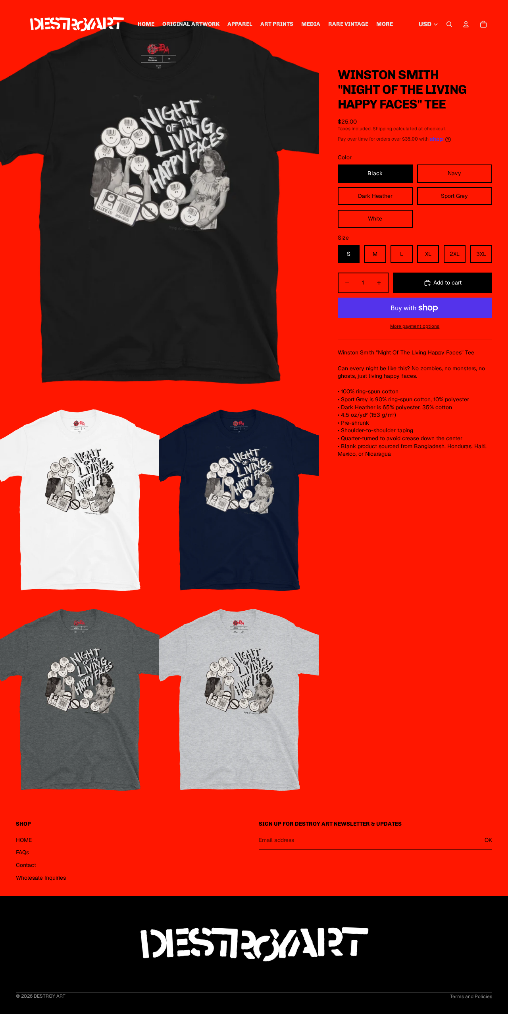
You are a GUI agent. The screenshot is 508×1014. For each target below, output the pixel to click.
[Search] (449, 24)
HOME (24, 840)
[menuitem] (384, 24)
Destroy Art (49, 996)
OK (488, 840)
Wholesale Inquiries (41, 877)
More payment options (414, 326)
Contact (26, 865)
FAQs (22, 852)
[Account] (466, 24)
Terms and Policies (471, 996)
